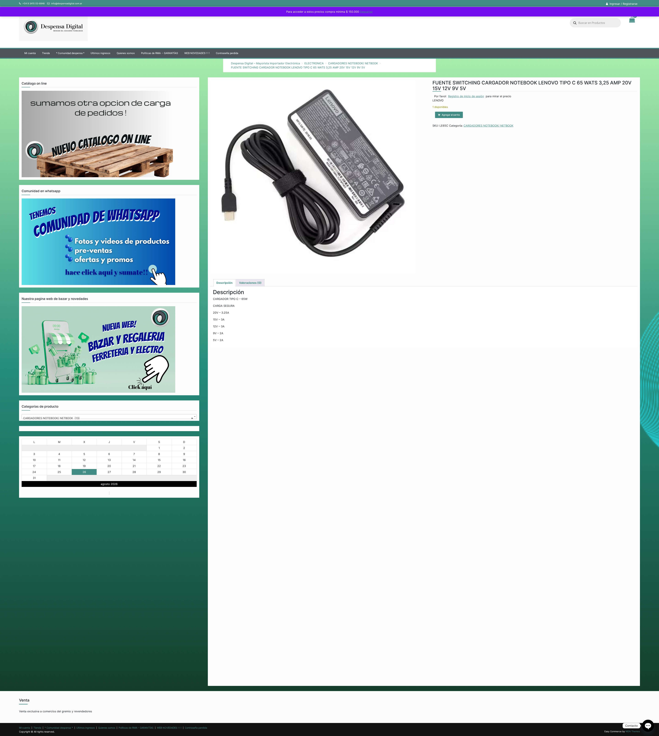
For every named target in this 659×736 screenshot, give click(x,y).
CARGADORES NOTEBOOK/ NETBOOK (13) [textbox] (108, 418)
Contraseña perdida (227, 53)
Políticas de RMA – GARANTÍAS (159, 53)
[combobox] (109, 416)
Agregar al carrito (451, 114)
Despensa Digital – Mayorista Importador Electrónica (265, 63)
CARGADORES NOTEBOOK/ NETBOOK (353, 63)
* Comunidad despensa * (70, 53)
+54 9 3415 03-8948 (33, 3)
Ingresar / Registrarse (623, 3)
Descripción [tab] (224, 282)
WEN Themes (633, 731)
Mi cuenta (30, 53)
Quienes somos (126, 53)
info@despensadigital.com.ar (66, 3)
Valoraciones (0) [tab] (250, 282)
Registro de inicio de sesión (466, 96)
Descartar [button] (366, 11)
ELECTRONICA (314, 63)
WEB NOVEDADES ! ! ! (197, 53)
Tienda (46, 53)
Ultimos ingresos (100, 53)
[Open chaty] (648, 726)
